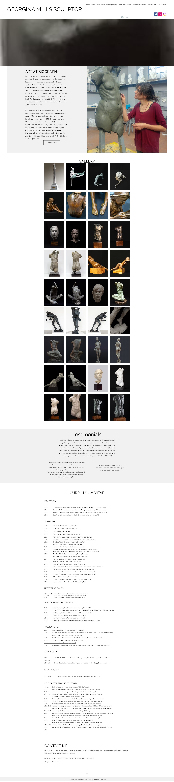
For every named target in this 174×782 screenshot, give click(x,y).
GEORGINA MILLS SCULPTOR (44, 9)
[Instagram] (160, 14)
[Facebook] (156, 14)
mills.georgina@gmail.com (52, 762)
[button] (54, 176)
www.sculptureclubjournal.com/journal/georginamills (60, 643)
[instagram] (87, 774)
